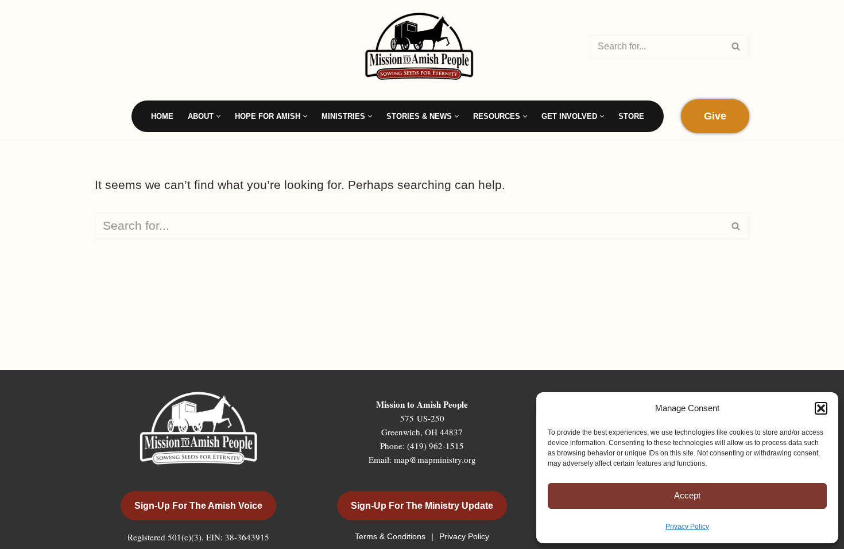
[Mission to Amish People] (422, 46)
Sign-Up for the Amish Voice (198, 506)
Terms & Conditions (391, 536)
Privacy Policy (687, 527)
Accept (687, 495)
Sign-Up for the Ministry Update (422, 506)
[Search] (736, 46)
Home (162, 116)
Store (631, 116)
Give (715, 116)
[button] (821, 408)
